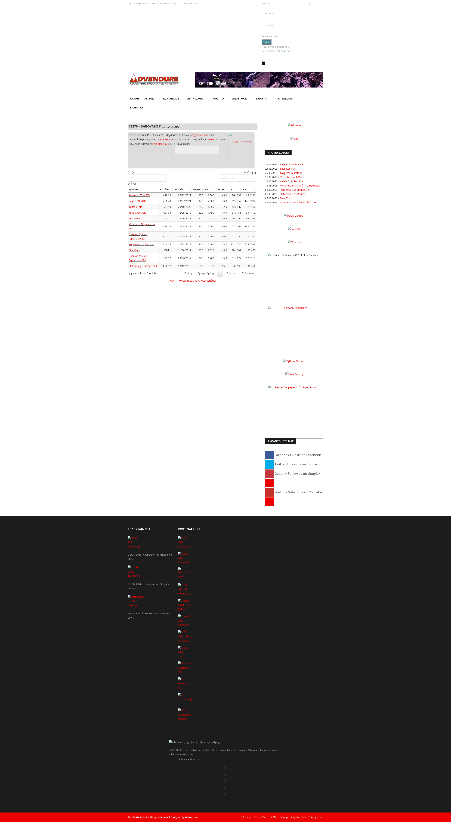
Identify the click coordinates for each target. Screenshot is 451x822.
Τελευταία (248, 273)
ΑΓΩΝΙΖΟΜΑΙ (195, 98)
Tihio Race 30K (160, 143)
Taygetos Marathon (291, 173)
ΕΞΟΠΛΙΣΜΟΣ (171, 98)
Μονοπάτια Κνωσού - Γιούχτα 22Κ (300, 185)
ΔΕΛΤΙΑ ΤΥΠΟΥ (179, 3)
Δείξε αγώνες (132, 178)
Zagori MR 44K (199, 135)
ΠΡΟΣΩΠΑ (218, 98)
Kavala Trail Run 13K (291, 181)
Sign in (266, 41)
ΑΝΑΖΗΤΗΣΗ (134, 3)
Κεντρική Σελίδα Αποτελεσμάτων (198, 280)
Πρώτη (188, 273)
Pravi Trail (285, 198)
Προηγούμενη (205, 273)
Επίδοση (165, 189)
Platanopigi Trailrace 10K (143, 266)
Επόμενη (231, 273)
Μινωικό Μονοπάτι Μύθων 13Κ (298, 202)
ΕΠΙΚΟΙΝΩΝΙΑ (164, 3)
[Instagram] (269, 501)
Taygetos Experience (292, 164)
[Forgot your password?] (265, 31)
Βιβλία (274, 817)
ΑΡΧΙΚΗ (134, 98)
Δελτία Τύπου (261, 817)
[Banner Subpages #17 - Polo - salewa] (294, 228)
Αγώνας (133, 189)
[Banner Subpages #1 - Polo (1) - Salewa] (259, 80)
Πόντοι (220, 189)
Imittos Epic (213, 139)
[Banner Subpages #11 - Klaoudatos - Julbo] (294, 138)
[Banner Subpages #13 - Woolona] (294, 242)
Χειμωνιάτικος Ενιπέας (141, 244)
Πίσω (171, 280)
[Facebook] (225, 767)
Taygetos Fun (287, 168)
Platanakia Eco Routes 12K (295, 189)
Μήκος (197, 189)
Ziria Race (134, 218)
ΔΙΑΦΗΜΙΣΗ (149, 3)
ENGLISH (193, 3)
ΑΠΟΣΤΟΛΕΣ (240, 98)
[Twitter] (225, 774)
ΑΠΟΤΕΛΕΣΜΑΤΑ (285, 98)
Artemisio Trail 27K (139, 195)
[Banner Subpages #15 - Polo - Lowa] (294, 407)
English (295, 817)
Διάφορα (284, 817)
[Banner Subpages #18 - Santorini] (294, 327)
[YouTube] (225, 787)
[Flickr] (225, 781)
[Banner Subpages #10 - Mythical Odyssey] (294, 360)
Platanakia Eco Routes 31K (295, 194)
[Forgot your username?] (262, 7)
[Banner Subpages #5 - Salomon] (294, 125)
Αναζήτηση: (249, 172)
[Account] (263, 63)
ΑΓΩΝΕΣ (149, 98)
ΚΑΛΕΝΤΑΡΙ (137, 107)
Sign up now (284, 50)
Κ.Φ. (245, 189)
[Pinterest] (269, 483)
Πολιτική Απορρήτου (312, 817)
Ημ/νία (179, 189)
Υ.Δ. (207, 189)
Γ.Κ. (230, 189)
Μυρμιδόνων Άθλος (291, 177)
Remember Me (269, 36)
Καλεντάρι (246, 817)
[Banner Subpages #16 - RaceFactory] (294, 374)
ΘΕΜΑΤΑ (261, 98)
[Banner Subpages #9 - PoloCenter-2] (294, 215)
